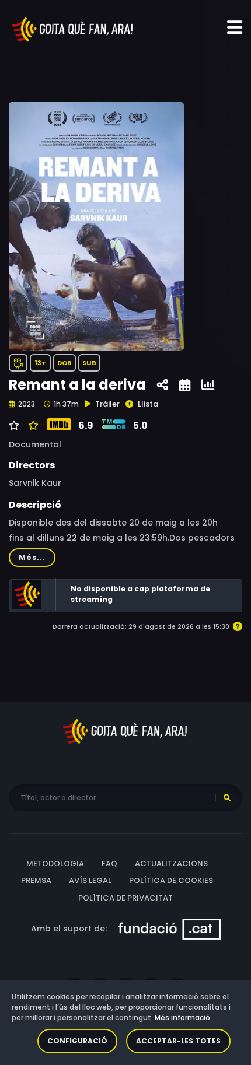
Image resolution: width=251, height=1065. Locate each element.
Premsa (36, 880)
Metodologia (55, 863)
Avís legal (90, 880)
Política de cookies (171, 880)
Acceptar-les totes (178, 1041)
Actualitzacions (171, 863)
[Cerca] (227, 798)
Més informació (182, 1017)
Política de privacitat (125, 897)
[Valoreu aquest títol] (31, 426)
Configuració (77, 1041)
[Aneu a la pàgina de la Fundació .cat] (169, 928)
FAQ (109, 863)
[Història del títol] (184, 385)
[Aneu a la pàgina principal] (73, 28)
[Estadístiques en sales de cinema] (207, 385)
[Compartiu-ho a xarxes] (162, 385)
